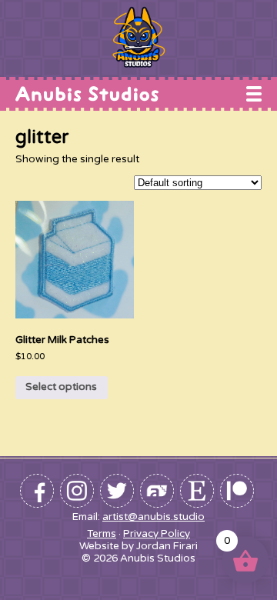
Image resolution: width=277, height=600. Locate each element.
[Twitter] (117, 491)
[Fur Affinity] (157, 491)
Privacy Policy (156, 534)
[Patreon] (237, 491)
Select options (61, 387)
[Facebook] (37, 491)
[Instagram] (77, 491)
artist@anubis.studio (153, 517)
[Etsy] (197, 491)
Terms (101, 534)
